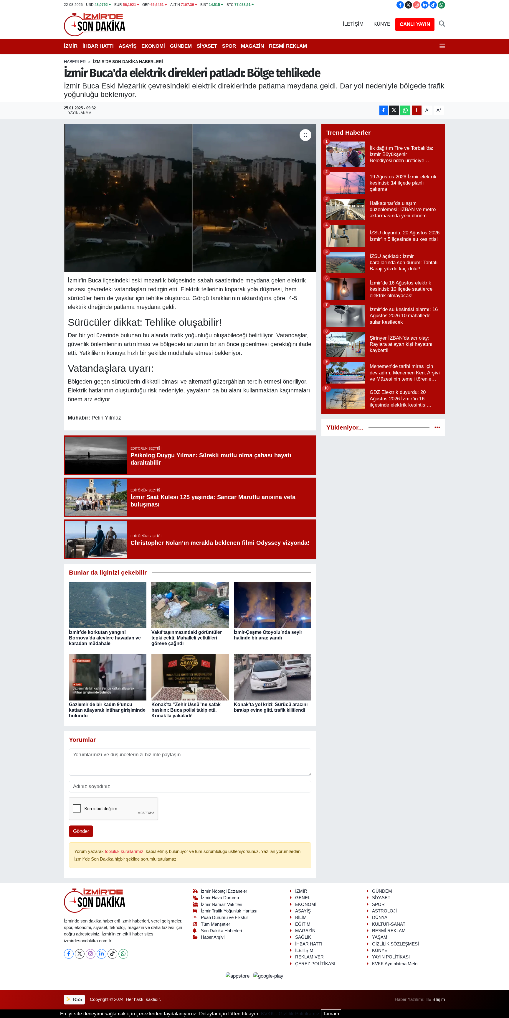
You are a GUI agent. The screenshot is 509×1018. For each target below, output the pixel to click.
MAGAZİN (252, 46)
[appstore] (238, 975)
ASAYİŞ (127, 46)
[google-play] (268, 975)
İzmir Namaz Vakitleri (221, 904)
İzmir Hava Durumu (220, 897)
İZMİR (70, 46)
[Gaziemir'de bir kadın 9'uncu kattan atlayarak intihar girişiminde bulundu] (107, 677)
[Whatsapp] (123, 954)
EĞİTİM (302, 924)
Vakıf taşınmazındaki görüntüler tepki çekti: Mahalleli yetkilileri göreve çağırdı (186, 638)
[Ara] (442, 24)
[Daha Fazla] (417, 110)
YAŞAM (379, 937)
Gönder (81, 831)
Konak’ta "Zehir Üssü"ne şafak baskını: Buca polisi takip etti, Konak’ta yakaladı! (186, 710)
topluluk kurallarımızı (125, 851)
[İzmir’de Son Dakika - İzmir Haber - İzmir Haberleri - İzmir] (95, 24)
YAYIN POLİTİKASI (391, 957)
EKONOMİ (153, 46)
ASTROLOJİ (384, 911)
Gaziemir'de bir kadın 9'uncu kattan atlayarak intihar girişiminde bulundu (107, 710)
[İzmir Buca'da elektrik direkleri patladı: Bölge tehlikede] (190, 198)
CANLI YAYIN (415, 24)
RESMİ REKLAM (288, 46)
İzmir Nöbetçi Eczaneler (224, 891)
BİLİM (301, 917)
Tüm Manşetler (215, 924)
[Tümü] (437, 427)
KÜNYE (382, 24)
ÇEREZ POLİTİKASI (315, 963)
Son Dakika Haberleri (221, 930)
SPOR (229, 46)
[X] (80, 954)
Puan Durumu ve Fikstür (224, 917)
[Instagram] (90, 954)
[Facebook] (69, 954)
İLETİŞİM (353, 24)
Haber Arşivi (212, 937)
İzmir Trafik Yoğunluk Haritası (229, 911)
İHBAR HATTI (98, 46)
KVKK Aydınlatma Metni (395, 963)
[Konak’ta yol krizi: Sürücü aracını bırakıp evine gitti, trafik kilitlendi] (272, 677)
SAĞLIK (303, 937)
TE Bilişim (435, 999)
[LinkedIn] (101, 954)
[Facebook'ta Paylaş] (383, 110)
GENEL (302, 897)
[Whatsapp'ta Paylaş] (405, 110)
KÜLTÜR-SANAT (388, 924)
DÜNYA (379, 917)
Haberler (75, 61)
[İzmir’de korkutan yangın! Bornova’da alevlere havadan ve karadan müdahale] (107, 604)
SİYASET (207, 46)
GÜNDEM (181, 46)
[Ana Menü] (442, 46)
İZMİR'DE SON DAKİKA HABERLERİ (128, 61)
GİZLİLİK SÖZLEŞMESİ (395, 944)
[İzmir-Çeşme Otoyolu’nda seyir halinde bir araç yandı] (272, 604)
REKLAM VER (309, 957)
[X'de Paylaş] (394, 110)
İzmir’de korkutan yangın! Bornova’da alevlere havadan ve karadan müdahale (105, 638)
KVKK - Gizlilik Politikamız (290, 1014)
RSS (77, 999)
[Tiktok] (112, 954)
